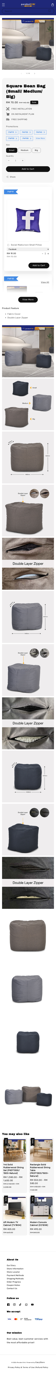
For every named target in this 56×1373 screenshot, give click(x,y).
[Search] (49, 11)
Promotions (12, 126)
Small (11, 150)
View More (40, 138)
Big (36, 150)
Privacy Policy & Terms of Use (21, 1367)
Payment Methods (15, 1275)
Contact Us (12, 1288)
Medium (24, 150)
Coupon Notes (13, 1285)
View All (45, 282)
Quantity (10, 156)
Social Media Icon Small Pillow (26, 245)
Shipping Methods (15, 1279)
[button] (3, 5)
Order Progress (14, 1282)
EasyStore (40, 1362)
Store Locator (13, 1272)
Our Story (11, 1265)
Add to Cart (28, 169)
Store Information (15, 1269)
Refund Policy (42, 1367)
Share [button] (13, 177)
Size (8, 145)
